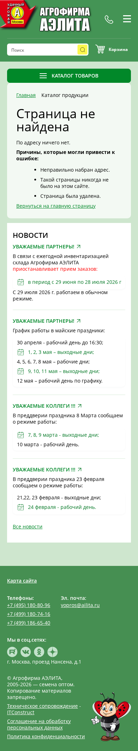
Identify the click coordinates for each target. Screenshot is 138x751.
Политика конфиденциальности (46, 736)
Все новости (27, 526)
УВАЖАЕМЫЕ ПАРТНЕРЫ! (43, 246)
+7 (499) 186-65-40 (28, 622)
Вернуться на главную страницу (56, 205)
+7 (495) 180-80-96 (28, 605)
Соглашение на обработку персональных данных (39, 724)
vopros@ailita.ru (80, 605)
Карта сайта (22, 580)
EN (127, 27)
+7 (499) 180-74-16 (28, 613)
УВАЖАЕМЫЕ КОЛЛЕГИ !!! (44, 406)
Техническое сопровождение (42, 706)
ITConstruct (20, 712)
